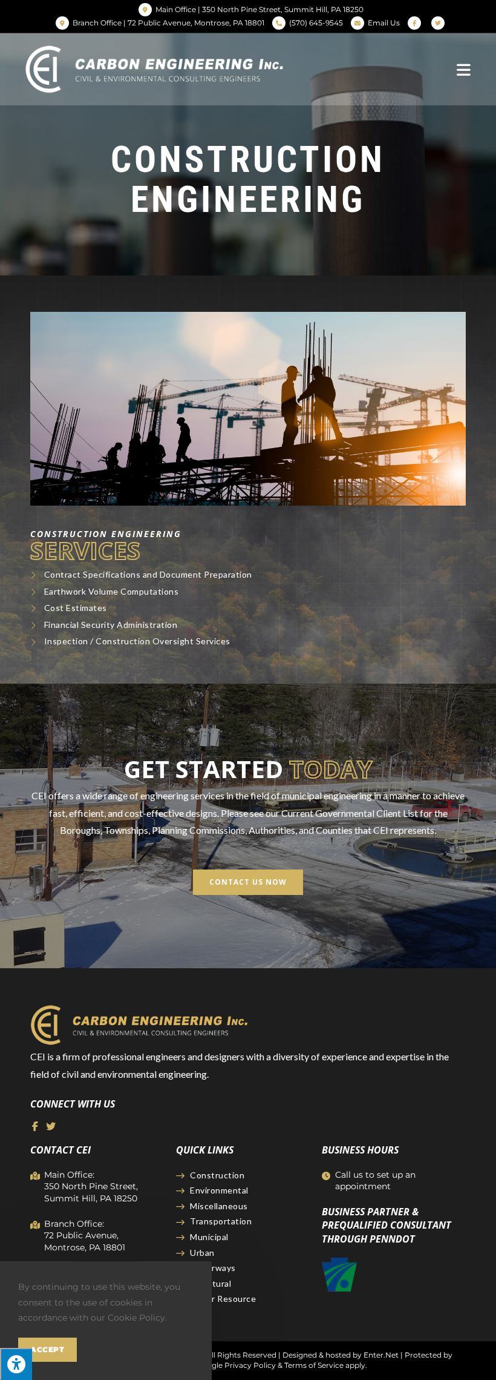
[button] (248, 882)
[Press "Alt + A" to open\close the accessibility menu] (16, 1364)
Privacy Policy (250, 1365)
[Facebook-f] (35, 1126)
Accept (47, 1349)
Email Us (384, 22)
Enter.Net (381, 1354)
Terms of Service (314, 1365)
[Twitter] (51, 1126)
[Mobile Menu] (464, 69)
